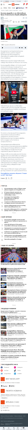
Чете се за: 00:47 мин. (19, 326)
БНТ (1, 1)
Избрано (9, 321)
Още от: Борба (7, 245)
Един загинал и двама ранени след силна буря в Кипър (16, 324)
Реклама (14, 212)
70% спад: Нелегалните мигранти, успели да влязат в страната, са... (13, 339)
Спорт (13, 7)
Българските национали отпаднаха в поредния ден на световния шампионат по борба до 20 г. (16, 284)
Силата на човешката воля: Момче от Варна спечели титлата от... (15, 202)
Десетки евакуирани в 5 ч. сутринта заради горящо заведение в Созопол (15, 209)
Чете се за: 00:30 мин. (13, 358)
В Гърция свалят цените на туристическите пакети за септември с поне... (13, 194)
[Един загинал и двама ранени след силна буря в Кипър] (3, 326)
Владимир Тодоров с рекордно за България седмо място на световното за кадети (16, 277)
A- (26, 18)
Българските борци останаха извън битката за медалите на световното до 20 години (17, 291)
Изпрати (4, 398)
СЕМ (24, 416)
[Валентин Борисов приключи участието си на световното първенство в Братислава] (14, 255)
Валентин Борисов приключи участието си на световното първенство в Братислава (13, 264)
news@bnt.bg (6, 410)
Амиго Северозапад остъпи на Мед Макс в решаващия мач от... (14, 206)
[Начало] (1, 8)
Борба (7, 10)
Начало (3, 10)
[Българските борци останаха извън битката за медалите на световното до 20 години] (3, 292)
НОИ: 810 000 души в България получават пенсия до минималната (15, 225)
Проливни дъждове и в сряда (12, 239)
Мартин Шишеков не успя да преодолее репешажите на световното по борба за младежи (16, 299)
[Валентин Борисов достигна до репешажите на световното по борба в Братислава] (3, 271)
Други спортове (13, 10)
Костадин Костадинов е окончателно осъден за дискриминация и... (11, 198)
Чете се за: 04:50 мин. (13, 341)
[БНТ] (2, 18)
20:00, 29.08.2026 (4, 313)
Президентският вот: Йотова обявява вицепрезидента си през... (13, 350)
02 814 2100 (5, 407)
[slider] (9, 47)
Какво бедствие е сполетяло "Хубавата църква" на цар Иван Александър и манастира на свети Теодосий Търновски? (17, 318)
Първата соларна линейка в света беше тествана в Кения (13, 356)
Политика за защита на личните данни (13, 418)
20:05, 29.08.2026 (4, 347)
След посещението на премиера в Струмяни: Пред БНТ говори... (13, 344)
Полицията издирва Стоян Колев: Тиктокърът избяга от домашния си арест (15, 221)
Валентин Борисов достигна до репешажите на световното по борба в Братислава (16, 270)
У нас (20, 313)
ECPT (2, 418)
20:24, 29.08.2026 (4, 341)
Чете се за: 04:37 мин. (13, 347)
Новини (5, 7)
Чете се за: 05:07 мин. (13, 353)
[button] (23, 428)
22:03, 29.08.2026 (11, 326)
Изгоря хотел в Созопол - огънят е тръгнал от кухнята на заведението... (13, 312)
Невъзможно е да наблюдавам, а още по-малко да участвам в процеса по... (15, 236)
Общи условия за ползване (7, 416)
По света (10, 327)
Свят (9, 7)
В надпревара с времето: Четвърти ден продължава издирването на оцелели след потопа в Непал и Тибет (16, 332)
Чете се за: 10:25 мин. (19, 320)
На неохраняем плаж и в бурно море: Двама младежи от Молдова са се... (15, 189)
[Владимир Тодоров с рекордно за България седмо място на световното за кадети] (3, 278)
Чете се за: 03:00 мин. (13, 313)
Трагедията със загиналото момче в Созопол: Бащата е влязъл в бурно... (15, 228)
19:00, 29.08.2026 (4, 358)
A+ (23, 18)
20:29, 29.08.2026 (11, 320)
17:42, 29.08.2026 (4, 353)
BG (26, 1)
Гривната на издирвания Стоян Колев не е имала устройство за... (15, 232)
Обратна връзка (18, 416)
